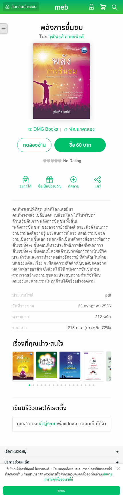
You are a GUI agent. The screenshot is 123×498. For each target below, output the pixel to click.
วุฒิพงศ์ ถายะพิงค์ (66, 36)
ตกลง (61, 491)
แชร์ (97, 186)
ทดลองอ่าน (34, 145)
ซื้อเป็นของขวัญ (49, 186)
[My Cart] (103, 6)
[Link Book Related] (23, 365)
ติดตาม (73, 186)
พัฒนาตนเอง (82, 129)
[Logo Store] (61, 7)
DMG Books (45, 129)
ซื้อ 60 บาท (80, 145)
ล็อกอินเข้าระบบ (23, 7)
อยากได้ (25, 186)
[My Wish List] (90, 6)
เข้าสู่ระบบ (48, 423)
